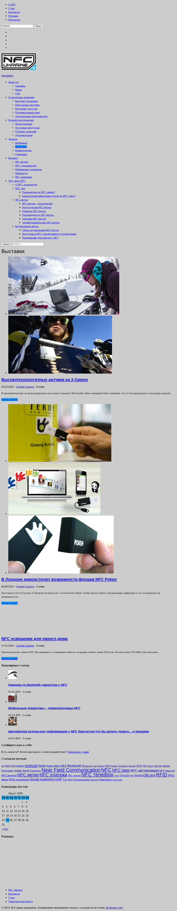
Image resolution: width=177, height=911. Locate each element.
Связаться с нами (78, 751)
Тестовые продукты (27, 127)
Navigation (7, 75)
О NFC (12, 4)
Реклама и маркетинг (27, 112)
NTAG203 (124, 775)
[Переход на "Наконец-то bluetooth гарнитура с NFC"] (12, 678)
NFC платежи (53, 774)
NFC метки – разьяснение (37, 203)
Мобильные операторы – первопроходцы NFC (44, 708)
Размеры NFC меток (34, 211)
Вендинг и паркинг (26, 101)
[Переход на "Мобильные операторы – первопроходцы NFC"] (12, 701)
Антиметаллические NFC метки (40, 222)
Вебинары (21, 142)
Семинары (21, 154)
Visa (65, 779)
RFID (161, 774)
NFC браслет (167, 770)
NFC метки (21, 161)
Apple (42, 766)
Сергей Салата (25, 386)
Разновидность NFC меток (38, 214)
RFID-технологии (19, 779)
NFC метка (21, 199)
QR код (149, 775)
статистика (117, 780)
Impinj (150, 766)
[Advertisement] (27, 862)
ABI (2, 766)
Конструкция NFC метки (36, 207)
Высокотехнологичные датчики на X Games (44, 380)
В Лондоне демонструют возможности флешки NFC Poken (59, 579)
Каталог (13, 157)
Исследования (23, 123)
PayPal (138, 775)
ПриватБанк (105, 779)
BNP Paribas (111, 766)
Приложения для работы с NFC (40, 237)
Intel (156, 766)
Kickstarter (7, 770)
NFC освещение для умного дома (34, 639)
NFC (106, 770)
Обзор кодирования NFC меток (40, 230)
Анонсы (12, 138)
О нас (11, 8)
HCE (139, 765)
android (31, 766)
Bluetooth (74, 766)
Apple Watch (53, 765)
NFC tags (121, 770)
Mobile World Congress (27, 770)
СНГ (17, 93)
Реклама (13, 15)
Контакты (14, 12)
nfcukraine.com (114, 907)
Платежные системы (27, 104)
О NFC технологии (26, 184)
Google (132, 766)
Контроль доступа (26, 108)
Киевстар (94, 780)
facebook (123, 766)
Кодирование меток (27, 226)
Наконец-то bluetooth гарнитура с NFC (37, 685)
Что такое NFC (17, 180)
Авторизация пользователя (31, 116)
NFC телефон (97, 774)
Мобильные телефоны (28, 169)
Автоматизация (82, 779)
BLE (64, 766)
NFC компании (23, 176)
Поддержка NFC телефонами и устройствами (49, 233)
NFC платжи (74, 775)
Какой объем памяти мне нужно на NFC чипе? (49, 195)
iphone (166, 765)
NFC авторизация (144, 770)
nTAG (116, 776)
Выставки (21, 146)
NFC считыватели (25, 165)
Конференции (23, 150)
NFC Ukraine (15, 889)
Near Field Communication (70, 770)
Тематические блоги (20, 901)
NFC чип (20, 188)
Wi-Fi (70, 779)
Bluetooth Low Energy (93, 766)
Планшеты (21, 173)
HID (144, 766)
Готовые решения (25, 131)
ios (160, 765)
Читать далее (9, 399)
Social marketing (42, 779)
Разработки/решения (21, 119)
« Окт (5, 829)
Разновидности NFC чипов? (38, 192)
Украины (20, 85)
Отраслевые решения (21, 97)
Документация (23, 135)
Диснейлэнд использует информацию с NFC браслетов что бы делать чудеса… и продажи (78, 731)
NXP (132, 776)
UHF (58, 779)
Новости (13, 82)
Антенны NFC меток (34, 218)
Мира (18, 89)
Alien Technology (14, 765)
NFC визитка (9, 775)
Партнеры (14, 19)
